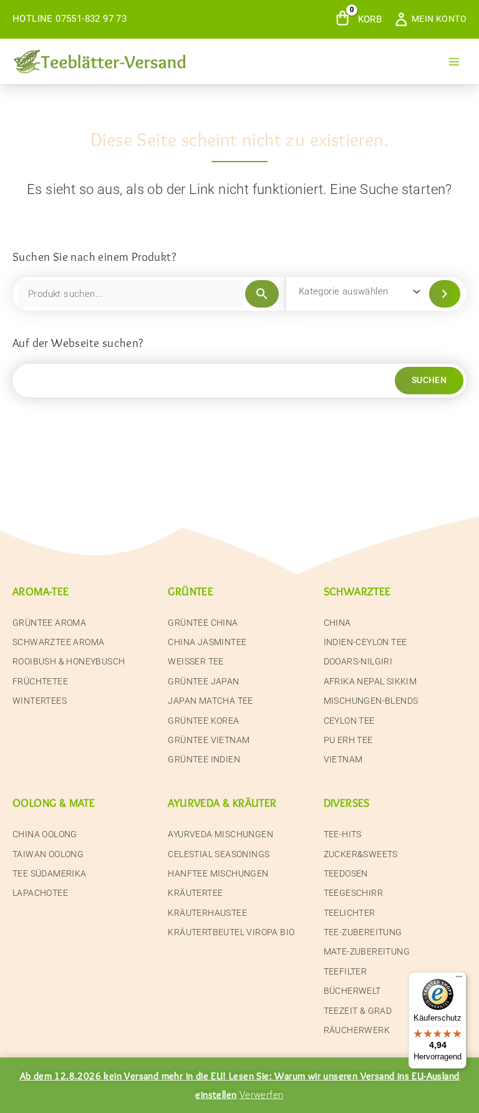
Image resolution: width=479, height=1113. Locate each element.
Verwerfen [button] (262, 1095)
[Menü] (459, 979)
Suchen (429, 380)
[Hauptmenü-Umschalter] (454, 61)
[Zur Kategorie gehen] (444, 294)
